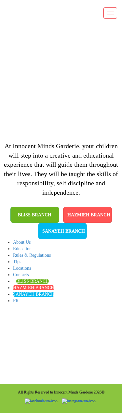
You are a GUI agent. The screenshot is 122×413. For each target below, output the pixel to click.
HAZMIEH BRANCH (88, 215)
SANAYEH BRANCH (63, 231)
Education (22, 248)
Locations (22, 268)
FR (16, 300)
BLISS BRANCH (34, 215)
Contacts (21, 274)
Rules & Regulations (32, 255)
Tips (17, 261)
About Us (22, 242)
